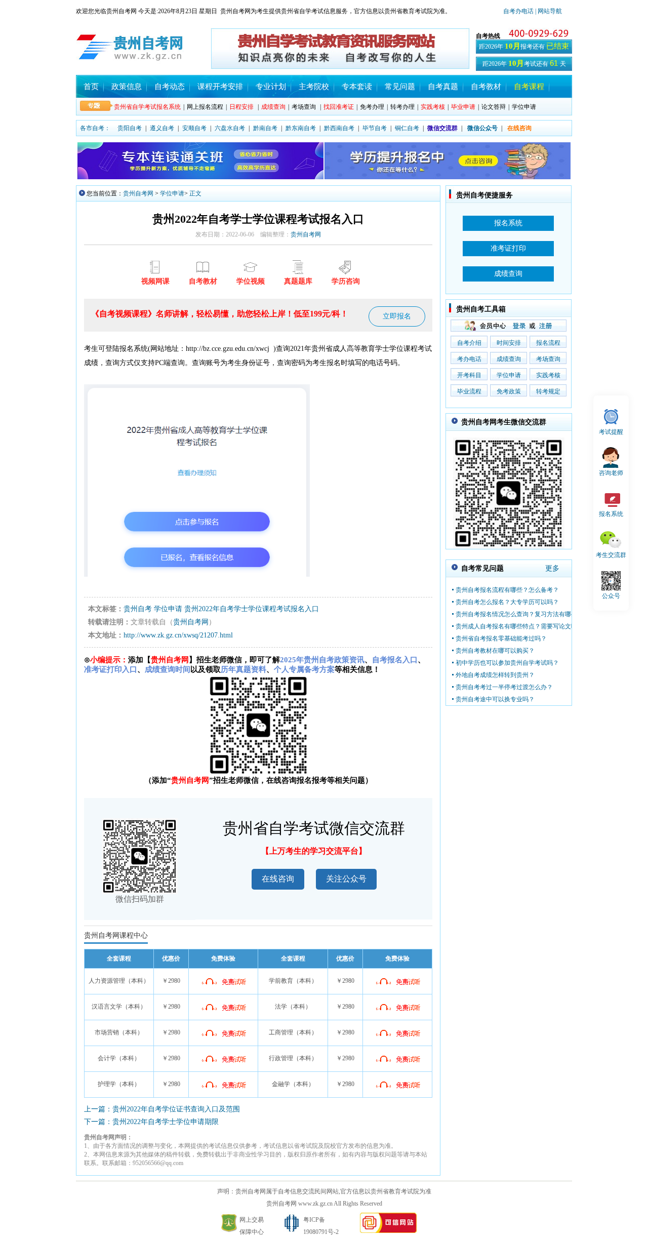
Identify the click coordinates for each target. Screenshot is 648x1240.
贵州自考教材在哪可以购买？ (495, 650)
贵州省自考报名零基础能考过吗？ (501, 638)
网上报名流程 (205, 106)
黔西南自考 (339, 128)
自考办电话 (518, 11)
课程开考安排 (220, 87)
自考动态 (169, 87)
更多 (552, 568)
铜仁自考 (407, 128)
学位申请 (524, 106)
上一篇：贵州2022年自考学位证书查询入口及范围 (162, 1109)
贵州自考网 (138, 193)
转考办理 (402, 106)
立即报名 (397, 316)
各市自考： (95, 128)
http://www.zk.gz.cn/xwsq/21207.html (178, 635)
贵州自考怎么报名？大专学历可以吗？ (507, 602)
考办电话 (469, 359)
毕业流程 (469, 391)
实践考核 (548, 375)
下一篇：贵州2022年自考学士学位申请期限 (151, 1122)
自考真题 (443, 87)
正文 (195, 193)
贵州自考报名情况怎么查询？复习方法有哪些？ (519, 614)
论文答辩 (493, 106)
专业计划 (271, 87)
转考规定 (548, 391)
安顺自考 (194, 128)
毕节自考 (374, 128)
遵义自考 (162, 128)
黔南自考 (265, 128)
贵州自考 (138, 609)
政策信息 (126, 87)
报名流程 (548, 342)
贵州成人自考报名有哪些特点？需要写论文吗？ (519, 626)
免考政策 (509, 391)
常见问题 (400, 87)
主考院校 (314, 87)
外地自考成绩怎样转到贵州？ (495, 674)
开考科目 (469, 375)
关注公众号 (346, 878)
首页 (91, 87)
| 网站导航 (548, 11)
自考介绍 (469, 342)
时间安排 (509, 342)
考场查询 (304, 106)
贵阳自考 (129, 128)
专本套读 (357, 87)
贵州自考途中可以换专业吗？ (495, 699)
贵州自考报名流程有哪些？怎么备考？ (507, 589)
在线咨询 (278, 878)
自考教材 (486, 87)
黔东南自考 (301, 128)
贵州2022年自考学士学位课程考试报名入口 (251, 609)
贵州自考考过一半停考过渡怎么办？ (504, 687)
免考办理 (372, 106)
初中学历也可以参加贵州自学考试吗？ (507, 662)
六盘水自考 (230, 128)
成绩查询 (509, 359)
